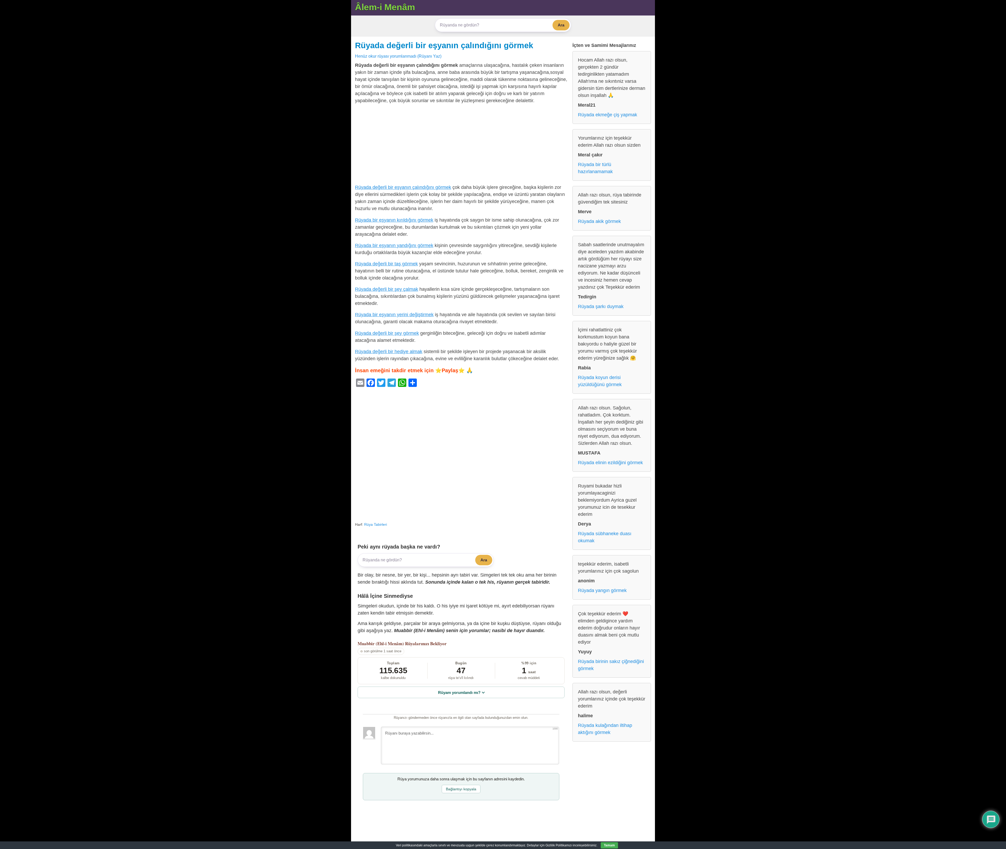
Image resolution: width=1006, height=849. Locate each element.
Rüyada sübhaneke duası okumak (604, 537)
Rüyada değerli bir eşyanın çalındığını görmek (444, 45)
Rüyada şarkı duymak (601, 306)
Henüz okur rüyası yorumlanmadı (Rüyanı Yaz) (398, 56)
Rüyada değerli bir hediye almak (388, 351)
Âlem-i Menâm (385, 7)
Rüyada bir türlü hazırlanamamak (595, 168)
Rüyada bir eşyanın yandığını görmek (394, 245)
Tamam (609, 845)
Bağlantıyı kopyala (461, 789)
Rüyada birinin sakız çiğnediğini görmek (611, 665)
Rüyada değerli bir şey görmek (387, 333)
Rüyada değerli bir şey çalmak (386, 289)
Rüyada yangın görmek (602, 590)
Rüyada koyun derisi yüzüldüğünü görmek (600, 381)
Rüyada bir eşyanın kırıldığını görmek (394, 220)
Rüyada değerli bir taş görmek (386, 263)
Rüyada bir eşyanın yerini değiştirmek (394, 314)
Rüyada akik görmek (599, 221)
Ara (561, 25)
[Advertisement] (461, 145)
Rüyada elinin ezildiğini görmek (610, 462)
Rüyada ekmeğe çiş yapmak (607, 114)
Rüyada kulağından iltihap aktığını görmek (605, 729)
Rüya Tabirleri (375, 524)
